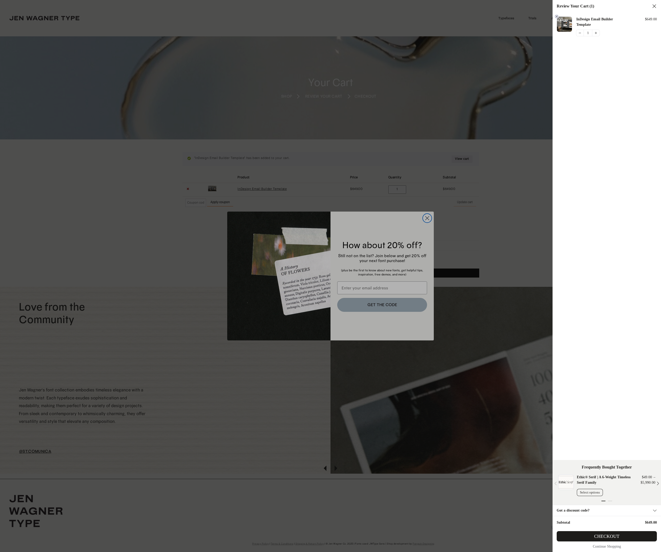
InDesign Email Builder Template (594, 22)
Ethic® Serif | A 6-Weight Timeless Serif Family (604, 479)
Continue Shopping (607, 546)
